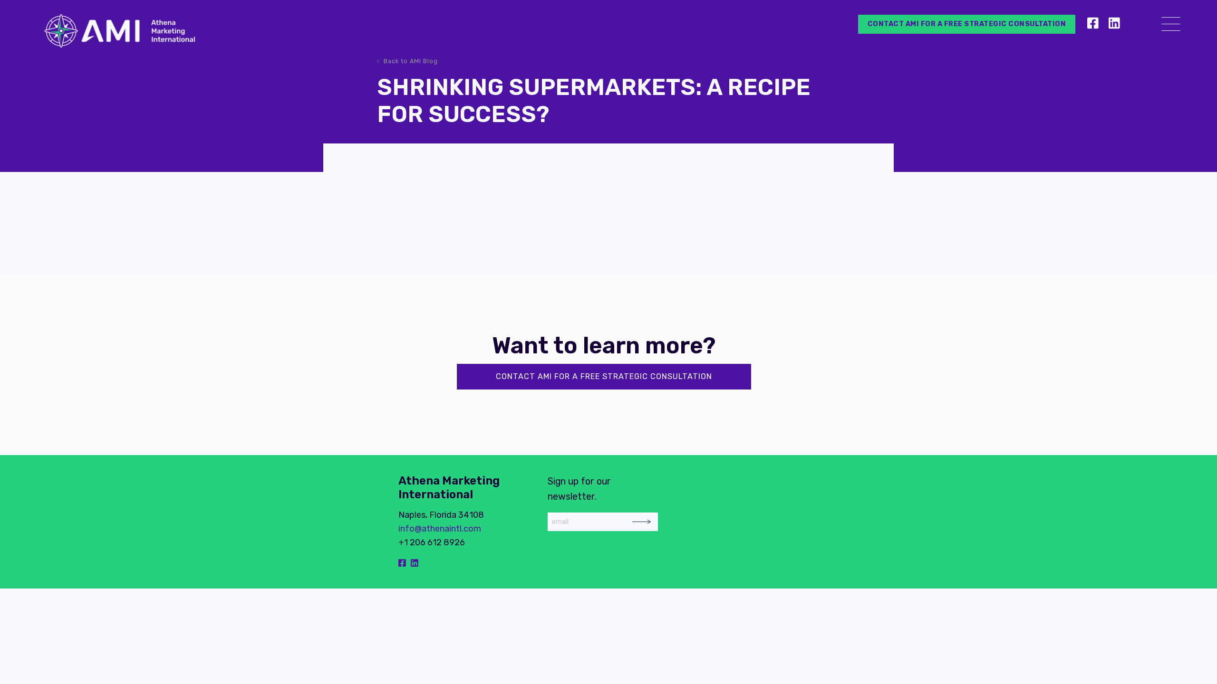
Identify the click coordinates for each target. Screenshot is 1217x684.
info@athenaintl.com (439, 528)
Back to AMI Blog (411, 61)
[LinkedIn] (1114, 23)
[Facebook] (1094, 23)
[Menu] (1170, 26)
